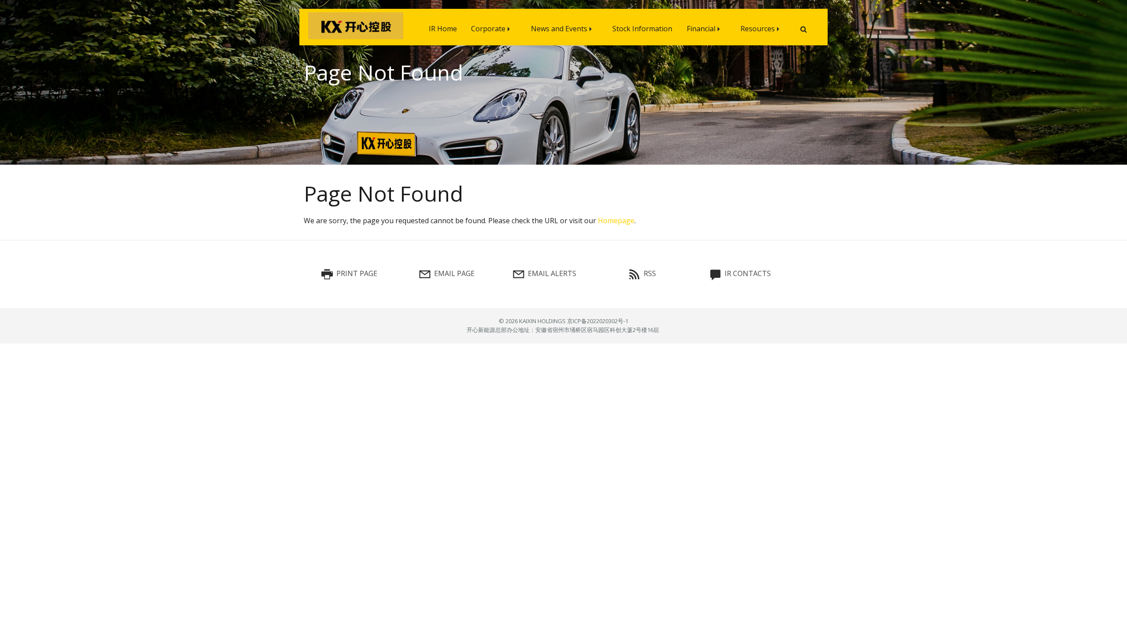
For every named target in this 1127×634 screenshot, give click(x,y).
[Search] (800, 29)
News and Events (559, 28)
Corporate (488, 28)
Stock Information (642, 28)
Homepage (616, 220)
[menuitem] (442, 27)
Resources (757, 28)
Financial (701, 28)
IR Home (443, 28)
